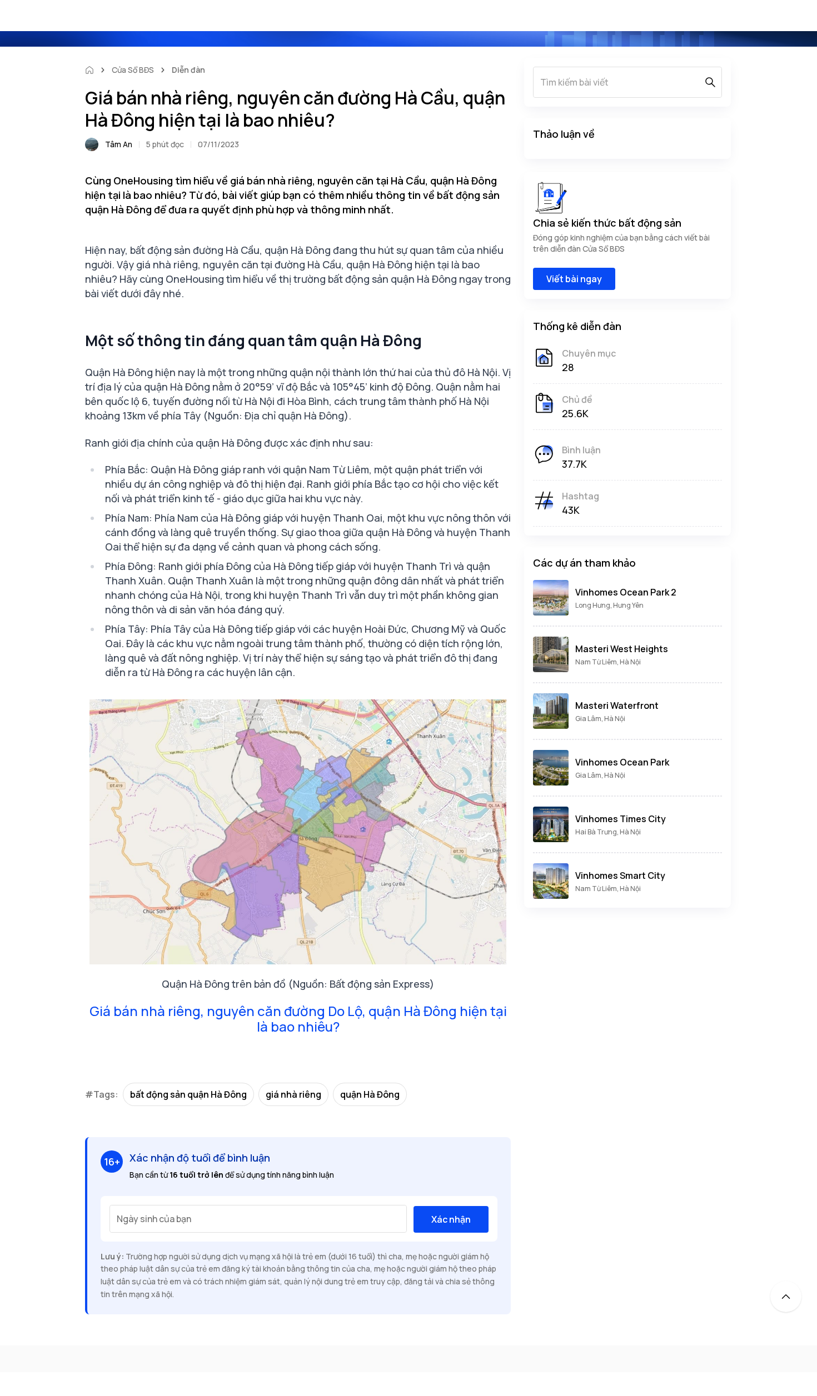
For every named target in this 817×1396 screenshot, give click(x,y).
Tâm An (118, 144)
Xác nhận (451, 1219)
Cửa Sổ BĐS (133, 69)
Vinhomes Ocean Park (622, 762)
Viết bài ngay (574, 279)
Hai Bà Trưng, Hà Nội (608, 832)
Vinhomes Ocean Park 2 (625, 592)
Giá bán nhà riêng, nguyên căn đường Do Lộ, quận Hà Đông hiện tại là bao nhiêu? (298, 1018)
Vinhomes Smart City (620, 875)
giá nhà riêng (293, 1094)
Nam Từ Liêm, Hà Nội (608, 662)
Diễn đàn (188, 69)
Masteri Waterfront (617, 705)
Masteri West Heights (621, 649)
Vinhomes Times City (620, 819)
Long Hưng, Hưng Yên (609, 605)
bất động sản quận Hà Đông (188, 1094)
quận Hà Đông (370, 1094)
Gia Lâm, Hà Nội (600, 718)
